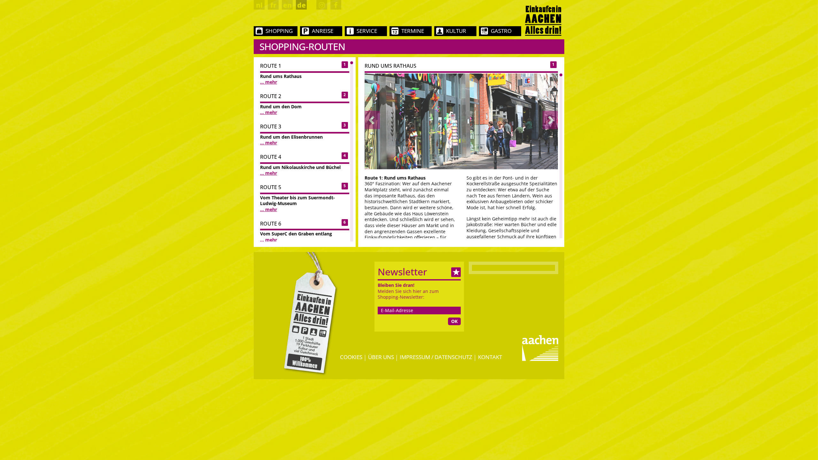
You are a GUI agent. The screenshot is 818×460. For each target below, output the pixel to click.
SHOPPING (279, 30)
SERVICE (367, 30)
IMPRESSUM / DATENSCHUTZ (436, 357)
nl (259, 5)
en (287, 5)
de (301, 5)
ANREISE (322, 30)
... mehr (268, 82)
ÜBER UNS (381, 357)
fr (273, 5)
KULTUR (456, 30)
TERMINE (412, 30)
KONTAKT (490, 357)
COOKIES (351, 357)
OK (454, 321)
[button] (372, 120)
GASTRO (501, 30)
